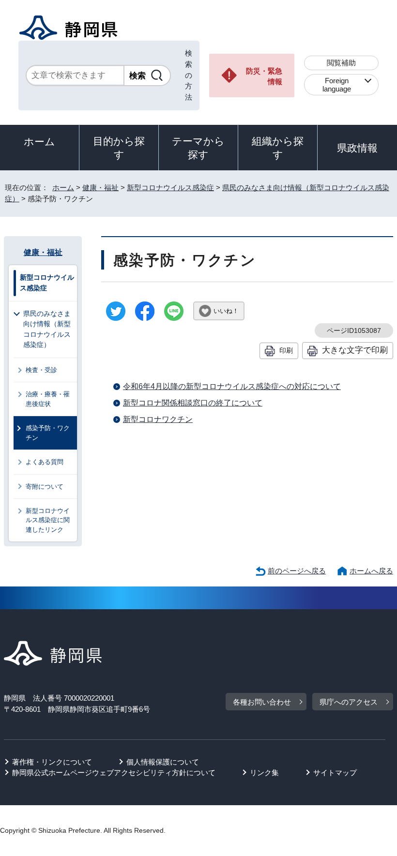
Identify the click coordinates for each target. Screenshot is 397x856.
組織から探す (278, 147)
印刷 (286, 350)
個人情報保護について (162, 762)
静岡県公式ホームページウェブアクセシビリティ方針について (113, 772)
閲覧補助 (341, 63)
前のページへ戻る (297, 571)
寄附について (44, 486)
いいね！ (226, 311)
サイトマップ (335, 772)
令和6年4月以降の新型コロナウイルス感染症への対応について (232, 386)
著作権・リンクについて (52, 762)
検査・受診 (41, 370)
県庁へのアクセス (349, 702)
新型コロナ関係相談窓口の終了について (192, 403)
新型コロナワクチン (158, 419)
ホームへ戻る (371, 571)
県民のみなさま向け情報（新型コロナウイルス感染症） (47, 329)
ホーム (39, 141)
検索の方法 (188, 75)
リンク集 (264, 772)
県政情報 (357, 147)
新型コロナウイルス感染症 (170, 187)
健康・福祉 (100, 187)
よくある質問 (44, 462)
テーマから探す (198, 147)
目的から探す (119, 147)
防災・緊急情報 (264, 76)
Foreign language (336, 84)
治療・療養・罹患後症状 (48, 398)
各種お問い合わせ (262, 702)
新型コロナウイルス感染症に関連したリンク (48, 520)
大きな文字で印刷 (355, 350)
